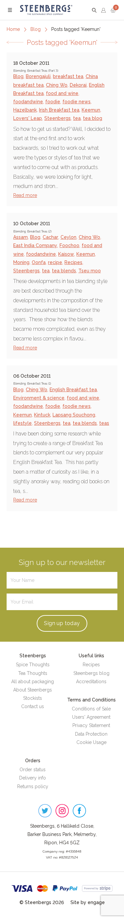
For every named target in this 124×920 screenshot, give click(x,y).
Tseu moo (89, 270)
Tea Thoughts (32, 673)
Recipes (73, 262)
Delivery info (32, 778)
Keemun (91, 110)
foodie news (76, 101)
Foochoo (69, 245)
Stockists (32, 698)
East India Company (35, 245)
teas (104, 423)
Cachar (50, 237)
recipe (55, 262)
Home (13, 29)
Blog (35, 29)
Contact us (32, 706)
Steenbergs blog (91, 673)
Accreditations (91, 681)
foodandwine (28, 101)
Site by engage (87, 902)
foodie (52, 101)
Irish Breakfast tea (59, 110)
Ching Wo (56, 85)
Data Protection (91, 734)
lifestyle (22, 423)
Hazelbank (25, 110)
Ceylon (68, 237)
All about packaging (32, 681)
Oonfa (39, 262)
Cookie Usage (91, 742)
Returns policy (32, 786)
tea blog (92, 118)
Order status (33, 769)
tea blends (64, 270)
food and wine (62, 93)
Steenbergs (57, 118)
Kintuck (42, 414)
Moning (21, 262)
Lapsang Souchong (74, 414)
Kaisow (66, 254)
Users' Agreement (91, 717)
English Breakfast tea (73, 389)
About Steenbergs (32, 689)
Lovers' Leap (27, 118)
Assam (20, 237)
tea (77, 118)
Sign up (62, 623)
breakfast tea (68, 76)
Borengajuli (38, 76)
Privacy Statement (91, 725)
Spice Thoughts (33, 664)
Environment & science (38, 398)
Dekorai (78, 85)
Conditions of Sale (91, 708)
